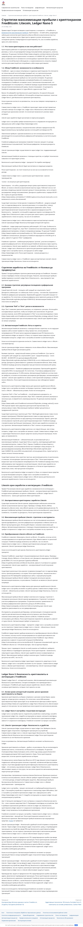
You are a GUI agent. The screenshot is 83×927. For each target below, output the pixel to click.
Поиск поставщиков (27, 8)
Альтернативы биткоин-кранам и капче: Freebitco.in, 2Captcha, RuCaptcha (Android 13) (19, 902)
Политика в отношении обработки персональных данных (23, 912)
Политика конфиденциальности (11, 915)
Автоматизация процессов (54, 8)
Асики (11, 821)
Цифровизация (40, 8)
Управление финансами (9, 920)
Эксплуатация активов (24, 920)
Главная (4, 15)
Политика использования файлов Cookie (55, 912)
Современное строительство (10, 8)
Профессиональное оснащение (11, 10)
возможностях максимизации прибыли (15, 33)
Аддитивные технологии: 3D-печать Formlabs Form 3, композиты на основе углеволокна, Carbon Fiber (63, 902)
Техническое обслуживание (65, 918)
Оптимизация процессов (30, 10)
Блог (3, 912)
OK (76, 925)
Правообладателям (28, 915)
